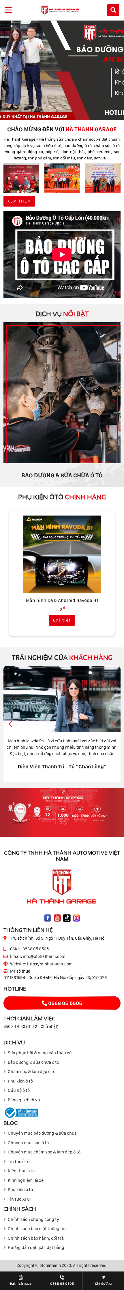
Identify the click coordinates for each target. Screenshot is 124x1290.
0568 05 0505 (35, 948)
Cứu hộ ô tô (19, 1090)
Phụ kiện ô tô (20, 1081)
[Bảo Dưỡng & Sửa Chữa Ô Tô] (62, 392)
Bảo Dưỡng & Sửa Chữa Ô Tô (62, 475)
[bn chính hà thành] (62, 70)
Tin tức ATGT (20, 1199)
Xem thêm (19, 201)
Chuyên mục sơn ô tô (28, 1142)
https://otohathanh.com (50, 963)
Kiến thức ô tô (21, 1170)
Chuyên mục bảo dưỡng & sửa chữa (42, 1133)
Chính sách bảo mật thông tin (37, 1228)
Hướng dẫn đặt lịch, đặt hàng (36, 1247)
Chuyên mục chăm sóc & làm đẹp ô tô (44, 1152)
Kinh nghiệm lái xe (26, 1180)
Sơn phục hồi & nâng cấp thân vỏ (40, 1052)
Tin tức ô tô (18, 1161)
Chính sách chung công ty (33, 1219)
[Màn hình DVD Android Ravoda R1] (62, 554)
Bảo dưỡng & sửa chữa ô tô (33, 1062)
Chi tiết (62, 620)
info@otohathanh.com (44, 956)
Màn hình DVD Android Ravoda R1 (62, 600)
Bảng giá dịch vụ (24, 1100)
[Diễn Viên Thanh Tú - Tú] (62, 699)
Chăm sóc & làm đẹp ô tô (31, 1071)
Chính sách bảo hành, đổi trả (36, 1238)
